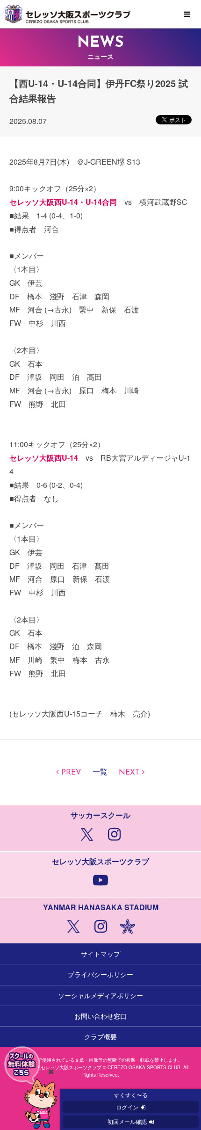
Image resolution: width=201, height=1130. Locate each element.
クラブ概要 (100, 1036)
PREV (71, 772)
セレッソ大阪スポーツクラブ (100, 14)
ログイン (127, 1107)
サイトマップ (100, 953)
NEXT (129, 772)
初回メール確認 (127, 1121)
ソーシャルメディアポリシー (100, 995)
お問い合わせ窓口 (100, 1016)
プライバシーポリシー (100, 974)
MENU (187, 14)
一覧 (100, 772)
